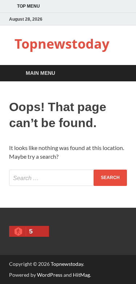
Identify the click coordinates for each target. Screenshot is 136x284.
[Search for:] (68, 178)
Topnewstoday (62, 44)
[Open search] (117, 73)
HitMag (81, 275)
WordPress (49, 275)
